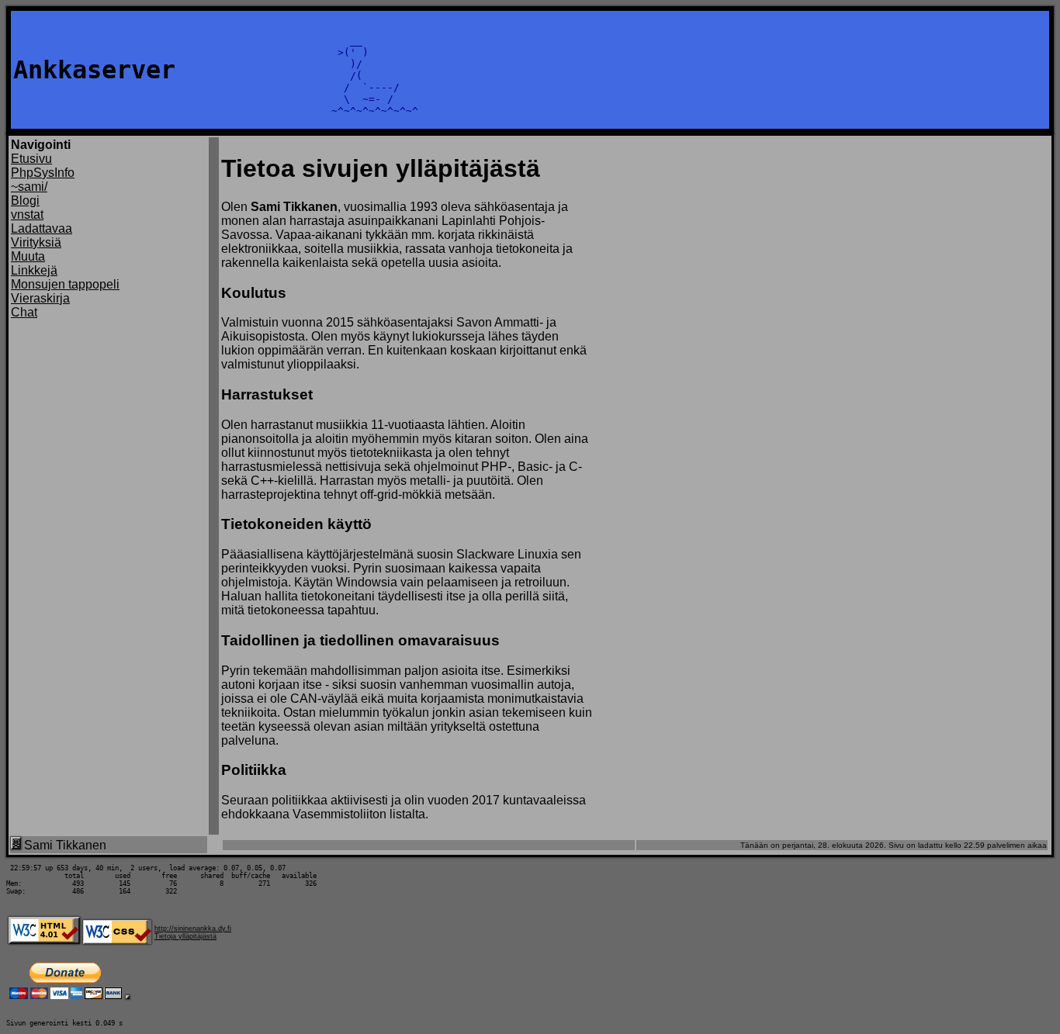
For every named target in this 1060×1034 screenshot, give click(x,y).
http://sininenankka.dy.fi (192, 928)
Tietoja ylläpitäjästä (185, 936)
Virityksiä (36, 242)
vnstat (27, 214)
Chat (24, 312)
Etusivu (31, 158)
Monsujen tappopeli (65, 284)
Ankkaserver (94, 70)
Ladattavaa (41, 228)
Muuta (28, 256)
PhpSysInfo (42, 172)
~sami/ (29, 186)
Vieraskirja (40, 298)
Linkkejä (34, 270)
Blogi (25, 200)
